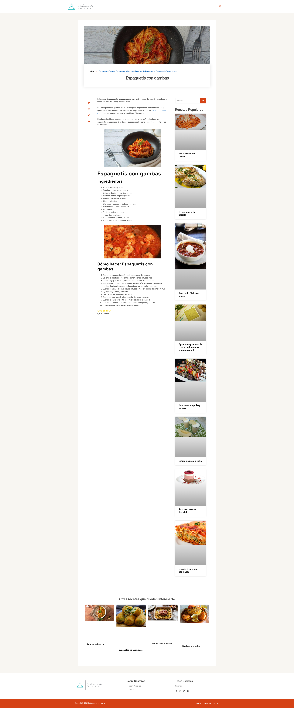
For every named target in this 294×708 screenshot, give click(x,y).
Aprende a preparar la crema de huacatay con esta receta (190, 347)
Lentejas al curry (95, 644)
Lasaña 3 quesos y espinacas (188, 570)
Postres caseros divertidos (187, 511)
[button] (88, 102)
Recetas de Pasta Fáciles (166, 71)
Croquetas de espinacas (131, 650)
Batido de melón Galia (190, 461)
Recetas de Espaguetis (145, 71)
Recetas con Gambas (125, 71)
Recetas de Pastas (107, 71)
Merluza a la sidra (191, 646)
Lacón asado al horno (161, 643)
